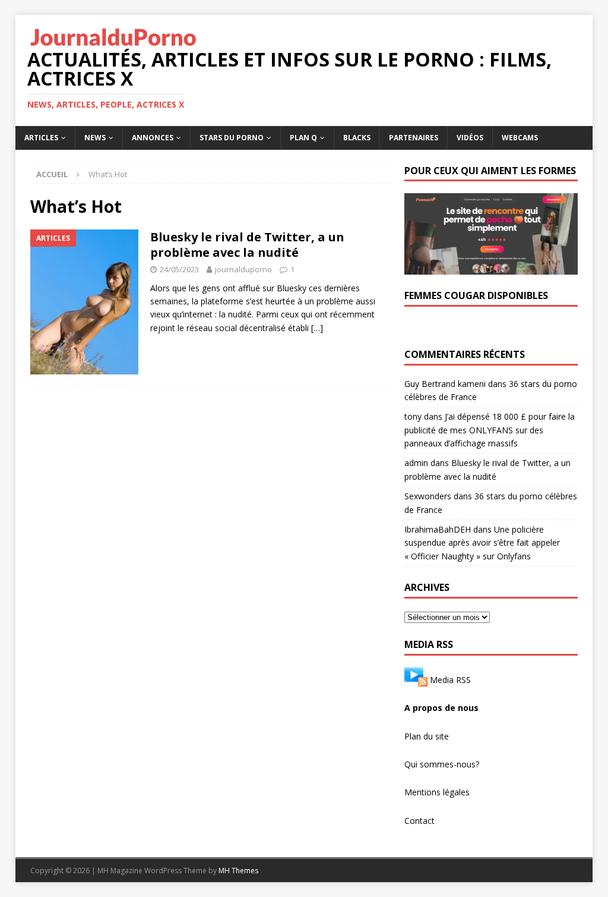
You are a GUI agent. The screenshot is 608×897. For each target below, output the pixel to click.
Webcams (520, 138)
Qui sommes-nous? (441, 764)
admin (416, 462)
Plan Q (303, 138)
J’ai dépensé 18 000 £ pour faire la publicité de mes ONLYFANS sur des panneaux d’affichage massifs (489, 430)
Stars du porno (232, 138)
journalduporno (243, 269)
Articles (41, 138)
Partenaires (413, 138)
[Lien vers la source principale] (416, 679)
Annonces (152, 138)
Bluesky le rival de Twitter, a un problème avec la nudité (247, 244)
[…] (317, 327)
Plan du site (426, 736)
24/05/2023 (179, 269)
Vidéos (470, 138)
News (95, 138)
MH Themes (238, 870)
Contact (419, 820)
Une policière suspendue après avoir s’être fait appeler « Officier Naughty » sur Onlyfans (482, 543)
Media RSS (450, 679)
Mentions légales (437, 792)
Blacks (356, 138)
